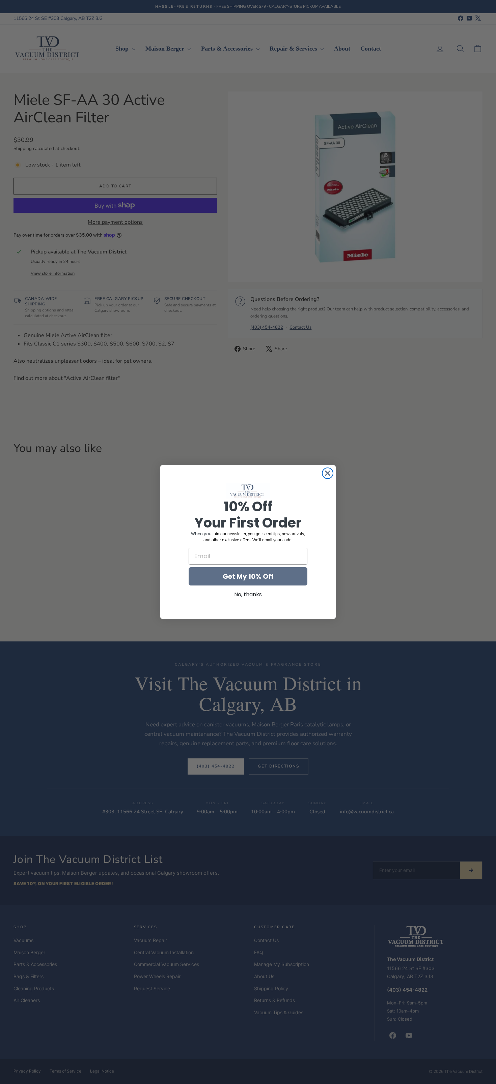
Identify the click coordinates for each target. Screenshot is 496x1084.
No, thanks (248, 594)
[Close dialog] (327, 473)
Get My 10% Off (248, 576)
